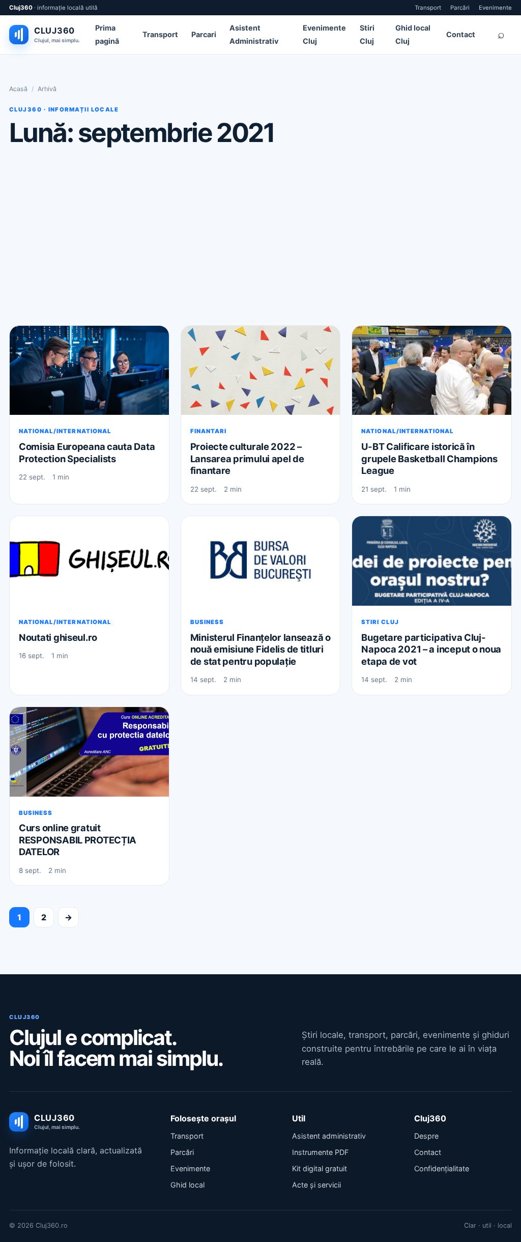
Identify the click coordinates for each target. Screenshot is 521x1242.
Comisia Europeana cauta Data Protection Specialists (87, 452)
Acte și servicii (316, 1184)
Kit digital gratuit (319, 1168)
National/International (65, 431)
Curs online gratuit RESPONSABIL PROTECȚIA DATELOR (77, 839)
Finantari (208, 431)
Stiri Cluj (379, 622)
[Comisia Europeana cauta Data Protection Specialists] (89, 370)
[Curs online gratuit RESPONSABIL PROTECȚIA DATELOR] (89, 752)
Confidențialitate (441, 1168)
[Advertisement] (260, 235)
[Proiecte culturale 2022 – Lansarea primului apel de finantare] (260, 370)
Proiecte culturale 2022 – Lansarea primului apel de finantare (247, 458)
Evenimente (495, 7)
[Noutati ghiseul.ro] (89, 561)
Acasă (18, 89)
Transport (428, 7)
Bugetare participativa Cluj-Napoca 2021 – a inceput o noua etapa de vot (431, 649)
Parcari (203, 34)
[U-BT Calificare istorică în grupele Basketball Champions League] (431, 370)
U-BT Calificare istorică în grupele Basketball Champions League (429, 458)
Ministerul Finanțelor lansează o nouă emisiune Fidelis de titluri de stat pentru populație (260, 649)
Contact (460, 34)
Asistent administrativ (329, 1136)
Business (207, 622)
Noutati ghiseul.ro (58, 637)
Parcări (460, 7)
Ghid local (187, 1184)
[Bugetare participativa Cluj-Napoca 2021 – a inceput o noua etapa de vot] (431, 561)
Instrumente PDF (320, 1152)
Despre (426, 1136)
